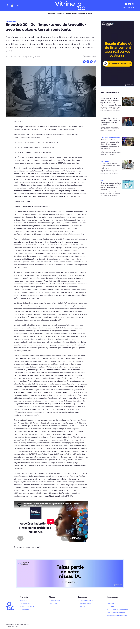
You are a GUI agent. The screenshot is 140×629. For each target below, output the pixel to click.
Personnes (53, 603)
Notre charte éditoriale (116, 612)
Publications (24, 609)
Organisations (54, 600)
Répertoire (60, 14)
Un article (81, 606)
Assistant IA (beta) (85, 14)
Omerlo (16, 626)
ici (40, 547)
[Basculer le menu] (7, 5)
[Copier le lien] (95, 61)
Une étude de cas (84, 603)
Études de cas (71, 14)
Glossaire (110, 603)
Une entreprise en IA (85, 600)
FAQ (108, 600)
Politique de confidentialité (117, 609)
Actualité (51, 14)
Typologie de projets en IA (117, 616)
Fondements (111, 606)
